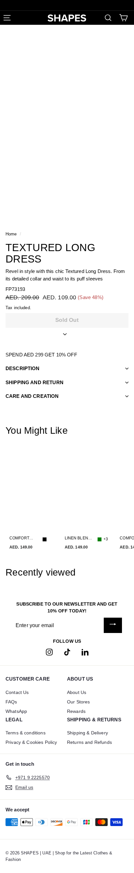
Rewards (76, 711)
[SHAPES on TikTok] (67, 651)
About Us (76, 692)
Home (11, 234)
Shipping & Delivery (87, 732)
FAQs (11, 701)
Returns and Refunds (89, 742)
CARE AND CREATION (32, 396)
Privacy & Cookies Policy (31, 742)
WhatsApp (16, 711)
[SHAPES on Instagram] (49, 651)
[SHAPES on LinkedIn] (85, 651)
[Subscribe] (113, 625)
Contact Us (17, 692)
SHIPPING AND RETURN (34, 382)
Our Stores (78, 701)
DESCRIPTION (23, 368)
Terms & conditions (26, 732)
